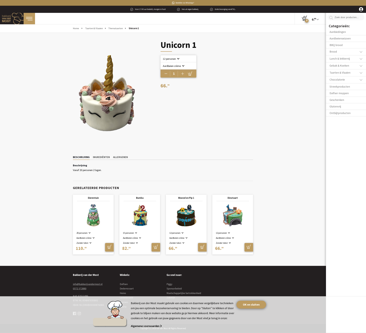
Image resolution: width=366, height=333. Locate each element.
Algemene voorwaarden (145, 326)
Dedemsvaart (127, 288)
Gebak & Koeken (339, 65)
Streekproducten (340, 86)
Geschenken (337, 100)
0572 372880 (79, 288)
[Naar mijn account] (361, 9)
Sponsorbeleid (174, 288)
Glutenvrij (335, 106)
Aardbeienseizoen (340, 38)
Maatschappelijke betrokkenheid (184, 293)
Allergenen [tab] (120, 157)
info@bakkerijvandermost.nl (88, 284)
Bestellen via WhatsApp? (185, 3)
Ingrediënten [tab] (101, 157)
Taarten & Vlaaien (94, 28)
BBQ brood (336, 45)
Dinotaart (233, 197)
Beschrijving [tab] (81, 157)
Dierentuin (93, 197)
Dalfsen (124, 284)
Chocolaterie (337, 79)
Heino (123, 293)
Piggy (169, 284)
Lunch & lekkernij (340, 58)
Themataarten (115, 28)
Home (76, 28)
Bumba (140, 197)
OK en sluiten (251, 304)
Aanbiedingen (338, 32)
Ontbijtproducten (340, 113)
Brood (333, 51)
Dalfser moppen (339, 93)
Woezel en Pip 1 (186, 197)
